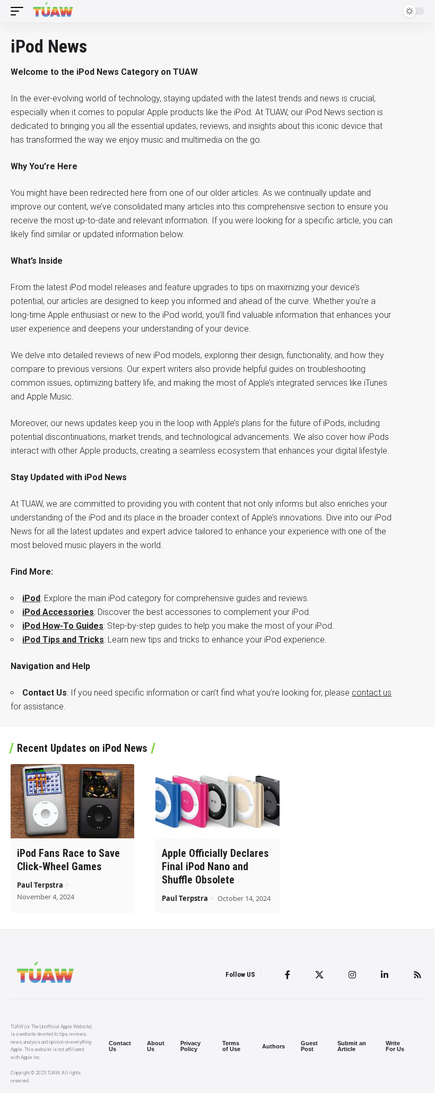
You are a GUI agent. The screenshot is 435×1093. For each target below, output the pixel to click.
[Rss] (417, 975)
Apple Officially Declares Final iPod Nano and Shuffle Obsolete (215, 866)
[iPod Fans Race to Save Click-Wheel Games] (72, 801)
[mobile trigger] (20, 11)
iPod (31, 598)
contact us (372, 693)
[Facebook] (287, 975)
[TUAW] (53, 11)
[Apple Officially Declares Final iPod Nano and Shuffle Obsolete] (217, 801)
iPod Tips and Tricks (63, 640)
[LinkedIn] (384, 975)
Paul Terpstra (40, 885)
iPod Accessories (58, 612)
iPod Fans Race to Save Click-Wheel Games (68, 860)
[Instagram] (352, 975)
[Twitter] (319, 975)
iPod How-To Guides (62, 626)
